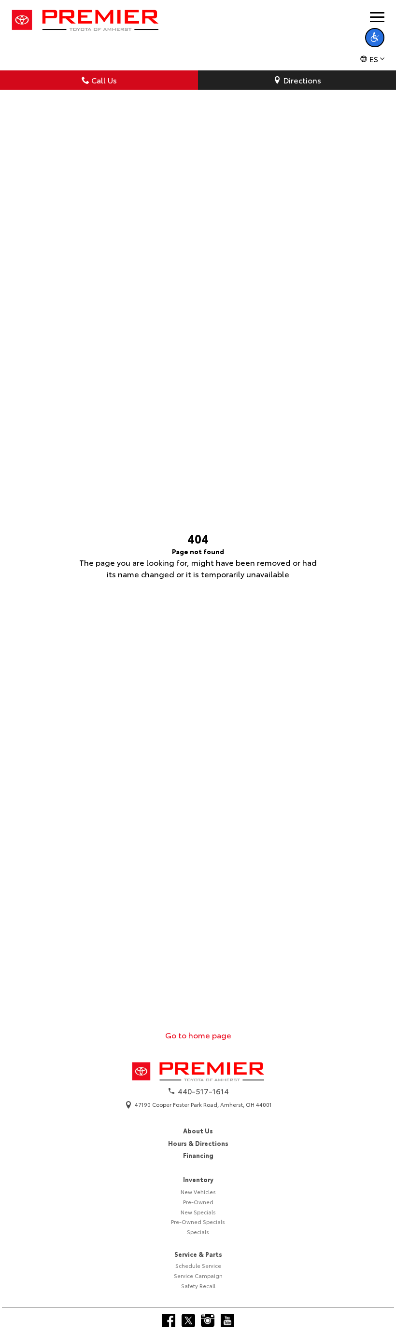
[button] (374, 37)
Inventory (198, 1179)
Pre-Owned (198, 1202)
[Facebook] (168, 1320)
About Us (198, 1130)
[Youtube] (227, 1320)
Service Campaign (198, 1276)
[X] (188, 1320)
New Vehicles (198, 1192)
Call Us (104, 79)
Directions (302, 79)
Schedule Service (198, 1265)
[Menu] (377, 17)
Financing (198, 1155)
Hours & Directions (198, 1143)
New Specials (198, 1212)
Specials (198, 1232)
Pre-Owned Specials (198, 1221)
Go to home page (198, 1034)
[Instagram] (207, 1320)
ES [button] (373, 58)
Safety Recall (198, 1286)
